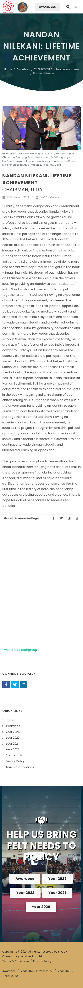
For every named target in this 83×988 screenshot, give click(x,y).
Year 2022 (25, 892)
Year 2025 (57, 878)
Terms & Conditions (15, 961)
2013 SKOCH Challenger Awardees (56, 69)
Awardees (23, 69)
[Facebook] (6, 684)
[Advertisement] (41, 586)
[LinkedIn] (23, 684)
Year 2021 (57, 892)
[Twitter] (15, 684)
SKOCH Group (49, 197)
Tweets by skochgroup (19, 650)
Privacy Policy (42, 961)
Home (8, 69)
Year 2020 (41, 906)
